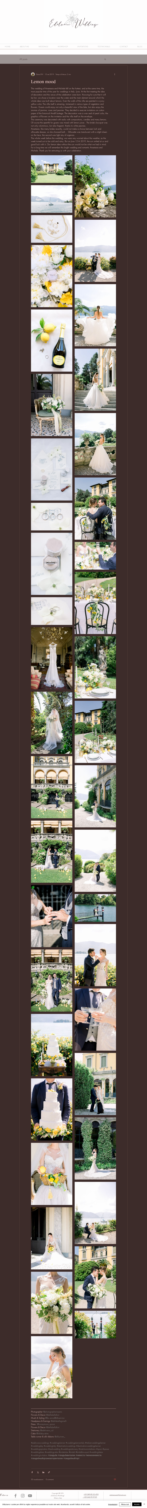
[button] (105, 59)
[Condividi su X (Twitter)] (38, 1472)
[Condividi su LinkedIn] (43, 1472)
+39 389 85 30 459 (91, 1494)
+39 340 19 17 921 (90, 1497)
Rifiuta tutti (125, 1504)
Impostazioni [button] (112, 1504)
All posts (23, 59)
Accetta (137, 1504)
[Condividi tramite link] (49, 1472)
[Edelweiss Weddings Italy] (15, 1495)
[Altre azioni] (114, 74)
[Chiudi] (144, 1504)
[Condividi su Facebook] (32, 1472)
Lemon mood (43, 81)
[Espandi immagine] (51, 169)
